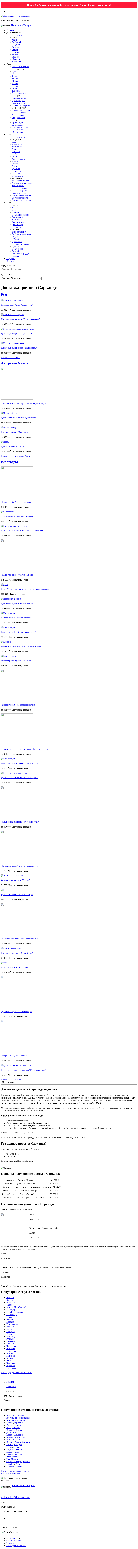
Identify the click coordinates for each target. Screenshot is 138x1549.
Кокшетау (10, 1336)
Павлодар (10, 1310)
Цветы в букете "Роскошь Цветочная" (18, 418)
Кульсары (10, 1363)
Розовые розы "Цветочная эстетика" (17, 661)
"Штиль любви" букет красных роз (17, 502)
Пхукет (9, 1454)
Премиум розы (18, 100)
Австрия (16, 1427)
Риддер (9, 1361)
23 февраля (17, 210)
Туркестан (11, 1351)
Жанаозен (10, 1348)
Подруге (16, 44)
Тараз (9, 1305)
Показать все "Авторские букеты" (16, 456)
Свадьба (15, 237)
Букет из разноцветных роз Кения (16, 333)
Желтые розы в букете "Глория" (15, 880)
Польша (19, 1425)
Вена (8, 1427)
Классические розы (21, 105)
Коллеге (15, 57)
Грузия (19, 1466)
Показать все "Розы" (10, 357)
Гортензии (16, 171)
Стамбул (10, 1464)
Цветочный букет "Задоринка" (15, 432)
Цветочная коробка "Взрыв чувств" (17, 603)
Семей (9, 1317)
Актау (9, 1334)
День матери (17, 224)
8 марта (15, 212)
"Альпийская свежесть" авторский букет (20, 822)
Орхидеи (16, 166)
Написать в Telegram (22, 25)
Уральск (10, 1327)
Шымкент (11, 1302)
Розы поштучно (19, 93)
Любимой (16, 42)
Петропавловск (13, 1324)
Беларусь (18, 1444)
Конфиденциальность (16, 1545)
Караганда (11, 1300)
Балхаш (9, 1353)
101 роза (16, 91)
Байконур (10, 1356)
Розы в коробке (19, 113)
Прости (15, 246)
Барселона (11, 1420)
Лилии (15, 156)
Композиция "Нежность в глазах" (16, 618)
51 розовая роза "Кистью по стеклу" (17, 516)
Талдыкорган (12, 1344)
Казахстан (19, 1415)
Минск (9, 1444)
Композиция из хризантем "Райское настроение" (23, 530)
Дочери (15, 47)
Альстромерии (18, 159)
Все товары (11, 261)
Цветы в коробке (19, 188)
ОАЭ (15, 1432)
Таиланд (18, 1454)
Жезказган (11, 1346)
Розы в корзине (19, 115)
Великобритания (22, 1442)
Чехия (16, 1452)
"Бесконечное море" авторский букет (18, 705)
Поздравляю (17, 249)
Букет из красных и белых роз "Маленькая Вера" (23, 1070)
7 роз (14, 74)
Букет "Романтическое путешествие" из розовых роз (25, 589)
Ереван (9, 1435)
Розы (14, 142)
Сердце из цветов (20, 193)
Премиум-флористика (22, 183)
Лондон (10, 1442)
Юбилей (16, 239)
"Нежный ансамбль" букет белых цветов (20, 939)
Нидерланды (24, 1418)
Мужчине (16, 59)
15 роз (15, 79)
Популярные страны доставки (15, 1471)
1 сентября (17, 219)
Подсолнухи (17, 176)
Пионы (15, 149)
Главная (10, 30)
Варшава (10, 1425)
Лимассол (10, 1440)
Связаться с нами (14, 1541)
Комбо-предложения (21, 195)
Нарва (9, 1447)
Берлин (9, 1423)
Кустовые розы (19, 98)
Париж (9, 1449)
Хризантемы (17, 144)
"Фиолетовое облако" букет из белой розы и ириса (24, 403)
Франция (18, 1449)
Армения (18, 1435)
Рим (8, 1459)
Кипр (19, 1440)
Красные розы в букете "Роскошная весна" (20, 319)
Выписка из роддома (21, 254)
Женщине (16, 61)
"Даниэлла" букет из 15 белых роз (16, 1011)
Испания (21, 1420)
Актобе (9, 1319)
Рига (8, 1457)
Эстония (17, 1447)
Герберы (16, 154)
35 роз (15, 86)
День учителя (18, 222)
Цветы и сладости (20, 198)
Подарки (10, 258)
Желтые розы (18, 132)
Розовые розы (18, 130)
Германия (18, 1423)
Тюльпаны (17, 147)
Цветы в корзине (19, 190)
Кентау (9, 1358)
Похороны (16, 256)
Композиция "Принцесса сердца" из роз (19, 763)
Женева (9, 1437)
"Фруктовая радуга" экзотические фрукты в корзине (25, 749)
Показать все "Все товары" (13, 1080)
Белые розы (17, 125)
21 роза (15, 81)
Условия (10, 1543)
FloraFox (12, 1538)
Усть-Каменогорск (14, 1312)
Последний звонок (20, 215)
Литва (19, 1430)
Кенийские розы (19, 103)
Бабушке (16, 52)
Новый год (17, 227)
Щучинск (10, 1365)
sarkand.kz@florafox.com (15, 1497)
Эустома (16, 168)
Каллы (15, 164)
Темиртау (10, 1331)
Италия (14, 1459)
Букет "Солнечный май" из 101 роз (17, 894)
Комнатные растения (21, 200)
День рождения (19, 232)
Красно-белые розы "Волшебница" (17, 953)
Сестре (15, 49)
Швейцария (19, 1437)
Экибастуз (11, 1341)
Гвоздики (16, 173)
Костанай (10, 1322)
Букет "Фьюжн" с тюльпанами (15, 967)
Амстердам (11, 1418)
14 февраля (17, 207)
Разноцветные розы (21, 127)
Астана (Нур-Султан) (16, 1307)
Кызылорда (11, 1314)
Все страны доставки (10, 1473)
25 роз (15, 83)
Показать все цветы (21, 137)
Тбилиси (10, 1466)
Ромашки (16, 151)
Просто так (17, 241)
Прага (9, 1452)
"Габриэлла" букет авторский (14, 1055)
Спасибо (16, 251)
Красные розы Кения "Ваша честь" (17, 305)
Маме (14, 40)
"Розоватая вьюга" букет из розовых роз (19, 866)
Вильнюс (10, 1430)
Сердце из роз (18, 117)
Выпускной (17, 217)
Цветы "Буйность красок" (13, 446)
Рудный (10, 1339)
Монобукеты (18, 185)
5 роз (14, 71)
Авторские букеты (20, 181)
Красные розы (18, 122)
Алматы (10, 1297)
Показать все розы (20, 66)
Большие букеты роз (21, 110)
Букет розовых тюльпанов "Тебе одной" (19, 777)
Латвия (15, 1457)
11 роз (14, 76)
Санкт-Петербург (14, 1461)
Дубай (9, 1432)
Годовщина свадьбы (21, 244)
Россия (26, 1461)
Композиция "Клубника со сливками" (18, 632)
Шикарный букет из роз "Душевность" (19, 348)
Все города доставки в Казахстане (16, 1372)
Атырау (9, 1329)
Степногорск (12, 1368)
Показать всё (18, 35)
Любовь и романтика (21, 234)
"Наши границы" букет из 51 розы (17, 575)
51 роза (15, 88)
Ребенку (15, 54)
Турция (18, 1464)
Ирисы (15, 161)
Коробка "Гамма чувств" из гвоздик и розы (21, 646)
